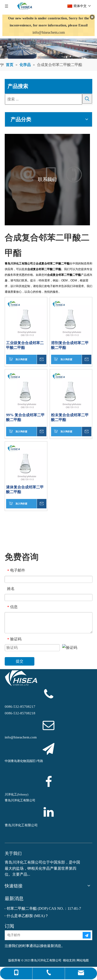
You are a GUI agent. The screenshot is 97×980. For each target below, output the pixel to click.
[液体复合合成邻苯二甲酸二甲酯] (26, 462)
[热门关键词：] (87, 99)
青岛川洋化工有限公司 (21, 825)
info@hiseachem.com (48, 32)
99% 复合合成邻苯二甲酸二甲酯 (25, 417)
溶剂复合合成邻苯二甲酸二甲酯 (70, 345)
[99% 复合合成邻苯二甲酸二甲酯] (26, 390)
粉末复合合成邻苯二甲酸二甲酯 (70, 417)
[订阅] (87, 935)
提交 (19, 661)
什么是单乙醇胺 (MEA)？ (27, 916)
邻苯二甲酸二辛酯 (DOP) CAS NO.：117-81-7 (44, 908)
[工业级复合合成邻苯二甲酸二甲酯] (26, 318)
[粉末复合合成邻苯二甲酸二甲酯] (71, 390)
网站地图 (83, 960)
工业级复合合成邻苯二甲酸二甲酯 (25, 345)
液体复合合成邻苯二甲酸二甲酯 (25, 489)
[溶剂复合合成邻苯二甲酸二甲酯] (71, 318)
